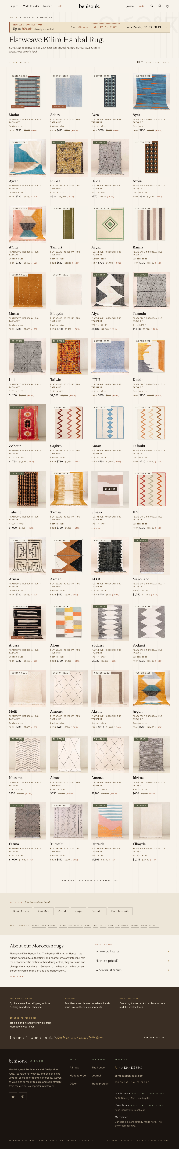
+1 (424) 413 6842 (130, 1067)
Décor (73, 1083)
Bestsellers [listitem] (39, 925)
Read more (16, 976)
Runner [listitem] (135, 925)
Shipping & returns (21, 1140)
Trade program (100, 1083)
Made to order (78, 1075)
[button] (152, 5)
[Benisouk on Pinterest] (23, 1096)
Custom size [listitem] (75, 925)
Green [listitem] (103, 925)
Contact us (87, 1140)
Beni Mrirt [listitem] (44, 911)
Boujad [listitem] (78, 911)
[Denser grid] (138, 62)
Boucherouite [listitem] (120, 911)
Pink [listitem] (110, 925)
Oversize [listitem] (154, 925)
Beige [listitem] (88, 925)
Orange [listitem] (125, 925)
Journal (96, 1075)
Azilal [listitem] (62, 911)
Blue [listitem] (95, 925)
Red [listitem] (117, 925)
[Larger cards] (135, 62)
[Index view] (142, 62)
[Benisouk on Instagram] (13, 1096)
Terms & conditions (50, 1140)
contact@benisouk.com (129, 1075)
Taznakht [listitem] (97, 911)
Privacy (71, 1140)
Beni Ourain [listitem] (21, 911)
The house (98, 1067)
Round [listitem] (144, 925)
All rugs (74, 1067)
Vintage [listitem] (52, 925)
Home (11, 18)
